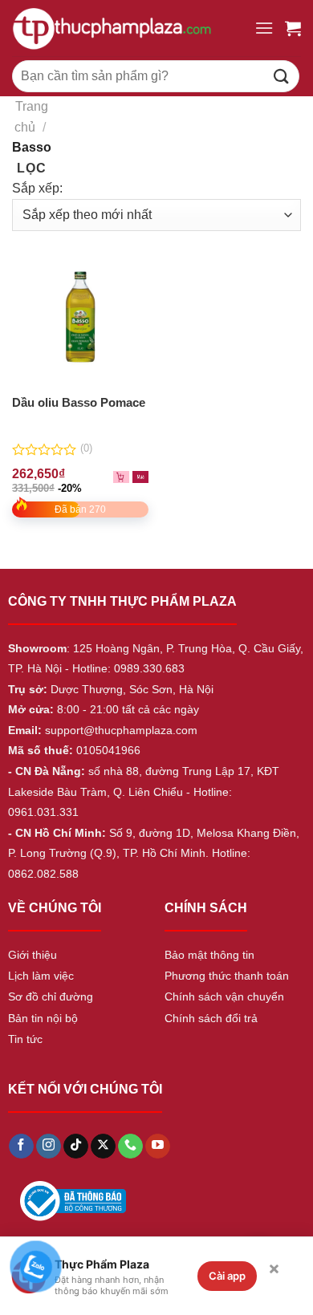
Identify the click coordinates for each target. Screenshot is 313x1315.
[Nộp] (282, 75)
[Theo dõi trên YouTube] (157, 1146)
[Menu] (264, 27)
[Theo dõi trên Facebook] (21, 1146)
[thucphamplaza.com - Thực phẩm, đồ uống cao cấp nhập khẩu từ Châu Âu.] (127, 28)
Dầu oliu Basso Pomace (78, 402)
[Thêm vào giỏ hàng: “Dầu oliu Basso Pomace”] (140, 476)
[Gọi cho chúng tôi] (130, 1146)
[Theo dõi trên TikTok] (75, 1146)
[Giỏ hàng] (293, 28)
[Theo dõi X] (103, 1146)
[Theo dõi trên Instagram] (48, 1146)
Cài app (227, 1275)
